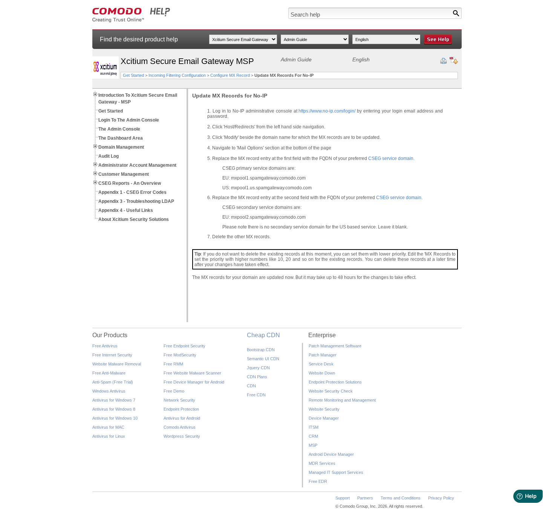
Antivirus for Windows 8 (113, 409)
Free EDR (318, 481)
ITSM (313, 427)
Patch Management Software (335, 346)
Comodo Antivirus (180, 427)
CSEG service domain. (391, 158)
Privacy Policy (441, 498)
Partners (365, 498)
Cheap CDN (263, 335)
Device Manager (324, 418)
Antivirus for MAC (108, 427)
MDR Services (322, 463)
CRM (313, 436)
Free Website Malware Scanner (192, 373)
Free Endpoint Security (184, 346)
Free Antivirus (105, 346)
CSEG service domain (398, 197)
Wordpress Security (182, 436)
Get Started (133, 75)
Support (342, 498)
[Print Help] (443, 61)
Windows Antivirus (108, 391)
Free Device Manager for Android (194, 382)
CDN (251, 386)
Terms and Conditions (401, 498)
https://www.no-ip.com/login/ (326, 111)
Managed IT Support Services (336, 472)
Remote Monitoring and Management (342, 400)
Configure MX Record (230, 75)
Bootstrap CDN (261, 349)
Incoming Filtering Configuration (177, 75)
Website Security (324, 409)
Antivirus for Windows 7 (113, 400)
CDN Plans (257, 376)
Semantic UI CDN (263, 358)
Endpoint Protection (181, 409)
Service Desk (321, 364)
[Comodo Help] (131, 21)
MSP (313, 445)
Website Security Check (331, 391)
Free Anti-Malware (108, 373)
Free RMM (173, 364)
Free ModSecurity (180, 355)
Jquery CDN (258, 367)
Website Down (322, 373)
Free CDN (256, 395)
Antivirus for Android (182, 418)
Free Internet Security (112, 355)
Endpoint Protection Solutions (335, 382)
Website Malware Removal (116, 364)
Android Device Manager (331, 454)
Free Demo (174, 391)
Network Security (179, 400)
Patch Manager (323, 355)
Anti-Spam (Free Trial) (112, 382)
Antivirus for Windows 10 (115, 418)
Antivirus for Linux (108, 436)
